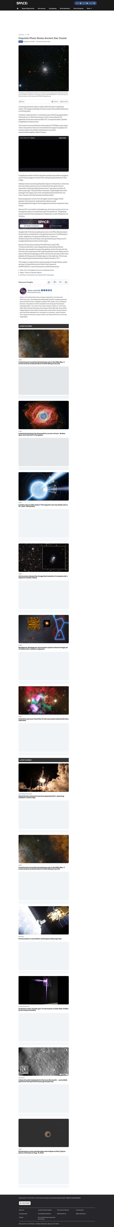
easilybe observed (61, 209)
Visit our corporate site (73, 1198)
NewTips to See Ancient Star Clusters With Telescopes (37, 275)
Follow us (55, 101)
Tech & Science (78, 8)
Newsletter (65, 101)
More (88, 8)
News (20, 41)
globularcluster (36, 186)
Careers (21, 1217)
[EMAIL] (51, 290)
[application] (44, 154)
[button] (92, 3)
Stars (28, 34)
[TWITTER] (44, 290)
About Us (21, 1210)
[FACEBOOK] (42, 290)
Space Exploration (28, 8)
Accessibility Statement (44, 1213)
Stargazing (52, 8)
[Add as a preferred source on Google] (25, 1203)
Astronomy (41, 8)
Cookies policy (23, 1213)
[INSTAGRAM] (46, 290)
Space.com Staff (30, 41)
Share (22, 101)
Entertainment (65, 8)
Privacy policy (80, 1210)
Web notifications (81, 1213)
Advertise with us (61, 1213)
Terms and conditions (63, 1210)
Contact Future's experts (45, 1210)
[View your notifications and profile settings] (87, 3)
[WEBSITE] (49, 290)
